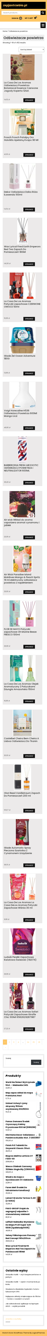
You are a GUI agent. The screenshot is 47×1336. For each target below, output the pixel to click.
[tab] (43, 25)
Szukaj (8, 1058)
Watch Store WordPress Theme (15, 1333)
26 (39, 1042)
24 (28, 1042)
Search (43, 13)
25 (34, 1042)
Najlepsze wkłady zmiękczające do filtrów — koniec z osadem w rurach (23, 1297)
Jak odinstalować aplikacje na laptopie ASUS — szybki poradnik (22, 1304)
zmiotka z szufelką (13, 1319)
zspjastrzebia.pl (15, 5)
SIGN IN (17, 18)
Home (5, 31)
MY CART (30, 18)
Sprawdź (29, 100)
